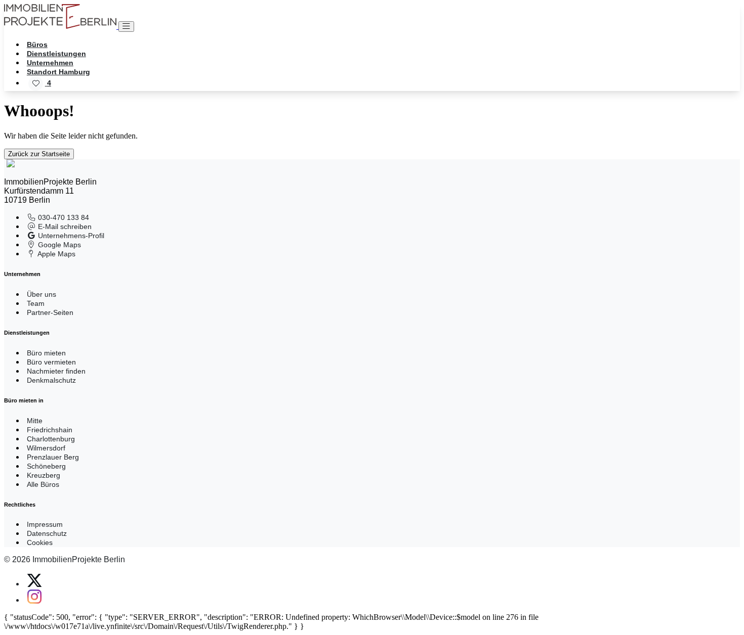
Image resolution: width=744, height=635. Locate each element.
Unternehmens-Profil (70, 236)
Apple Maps (55, 254)
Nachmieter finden (56, 371)
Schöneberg (46, 466)
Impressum (45, 524)
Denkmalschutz (51, 380)
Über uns (41, 294)
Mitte (35, 421)
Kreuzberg (43, 475)
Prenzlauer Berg (53, 457)
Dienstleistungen (56, 54)
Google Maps (58, 245)
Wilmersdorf (46, 448)
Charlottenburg (51, 439)
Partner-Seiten (50, 312)
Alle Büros (43, 484)
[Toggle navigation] (126, 26)
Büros (37, 44)
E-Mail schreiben (64, 226)
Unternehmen (50, 63)
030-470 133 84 (62, 217)
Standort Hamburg (58, 72)
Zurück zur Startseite (39, 154)
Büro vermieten (51, 362)
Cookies (40, 542)
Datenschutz (47, 533)
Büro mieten (46, 353)
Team (36, 303)
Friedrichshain (49, 430)
